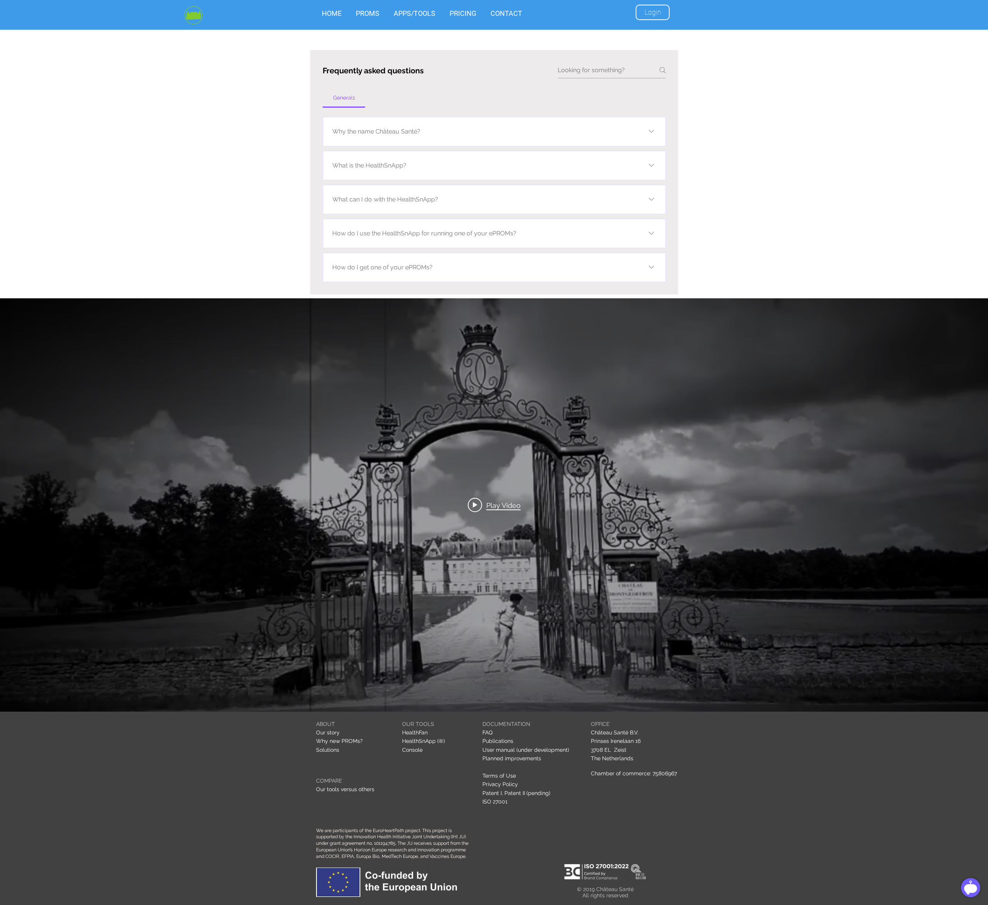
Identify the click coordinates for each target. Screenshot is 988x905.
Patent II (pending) (527, 793)
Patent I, (492, 793)
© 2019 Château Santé (605, 889)
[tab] (344, 98)
